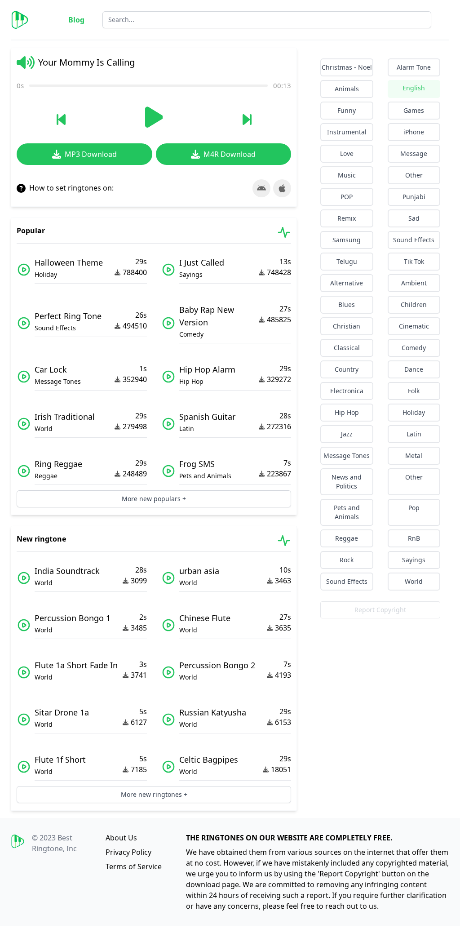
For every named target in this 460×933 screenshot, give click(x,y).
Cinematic (414, 326)
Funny (346, 110)
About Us (121, 838)
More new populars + (154, 498)
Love (347, 153)
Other (414, 175)
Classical (347, 347)
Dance (413, 369)
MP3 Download (91, 154)
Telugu (346, 261)
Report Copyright (380, 609)
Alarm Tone (414, 67)
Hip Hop (347, 412)
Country (346, 369)
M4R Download (229, 154)
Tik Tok (414, 261)
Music (347, 175)
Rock (347, 559)
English (413, 88)
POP (347, 196)
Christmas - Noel (347, 67)
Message (413, 153)
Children (414, 304)
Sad (414, 218)
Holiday (413, 412)
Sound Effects (413, 239)
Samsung (346, 239)
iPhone (413, 132)
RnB (414, 538)
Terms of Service (134, 866)
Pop (414, 507)
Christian (346, 326)
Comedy (414, 347)
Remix (346, 218)
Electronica (346, 391)
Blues (346, 304)
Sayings (413, 559)
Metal (413, 455)
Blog (76, 20)
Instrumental (347, 132)
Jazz (347, 434)
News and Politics (347, 481)
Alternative (346, 283)
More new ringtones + (154, 794)
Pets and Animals (347, 512)
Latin (414, 434)
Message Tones (346, 455)
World (414, 581)
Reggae (346, 538)
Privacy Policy (128, 852)
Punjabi (413, 196)
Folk (414, 391)
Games (413, 110)
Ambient (414, 283)
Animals (347, 88)
